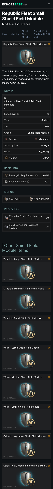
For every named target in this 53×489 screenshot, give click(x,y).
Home (4, 34)
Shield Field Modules (26, 34)
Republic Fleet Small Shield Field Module (42, 34)
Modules (15, 34)
